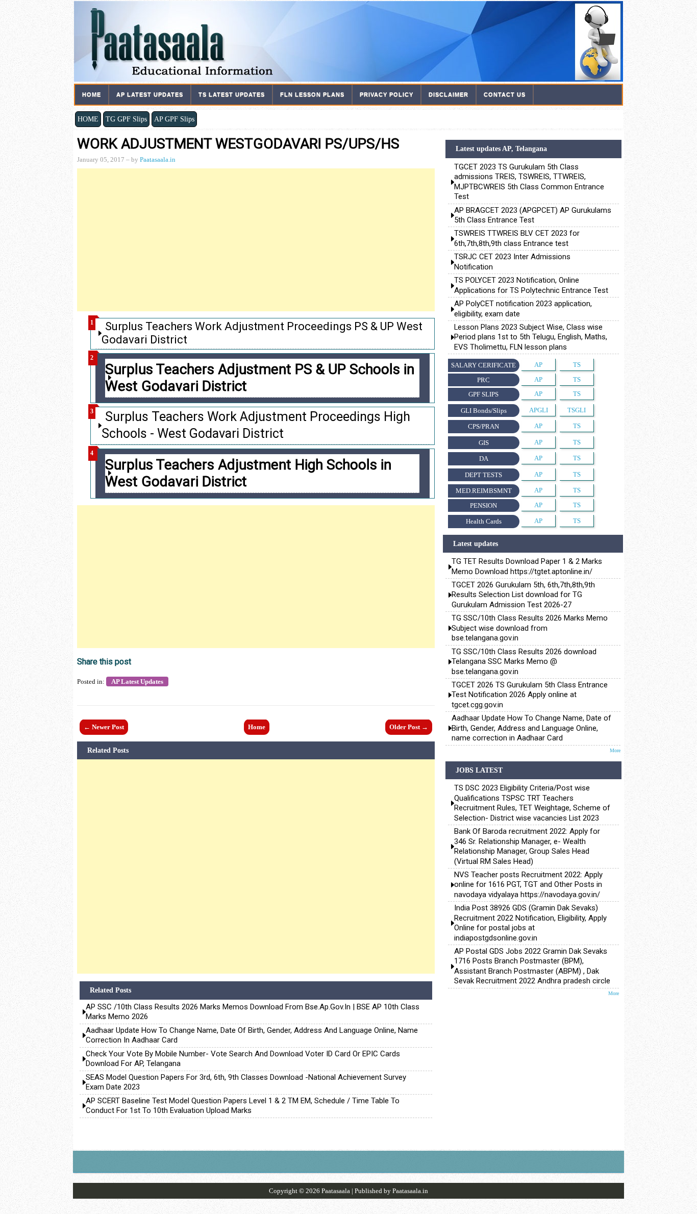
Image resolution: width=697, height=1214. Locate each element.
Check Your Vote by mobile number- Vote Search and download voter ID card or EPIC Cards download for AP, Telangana (243, 1059)
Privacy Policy (386, 94)
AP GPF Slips (174, 119)
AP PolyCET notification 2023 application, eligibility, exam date (523, 308)
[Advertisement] (256, 239)
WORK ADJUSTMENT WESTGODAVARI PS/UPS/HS (238, 143)
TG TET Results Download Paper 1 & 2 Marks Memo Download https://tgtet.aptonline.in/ (527, 566)
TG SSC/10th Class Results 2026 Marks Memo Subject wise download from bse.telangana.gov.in (530, 627)
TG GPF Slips (126, 119)
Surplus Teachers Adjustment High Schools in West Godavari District (248, 473)
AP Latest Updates (149, 94)
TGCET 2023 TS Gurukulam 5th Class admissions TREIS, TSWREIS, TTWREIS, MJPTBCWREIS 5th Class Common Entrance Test (529, 181)
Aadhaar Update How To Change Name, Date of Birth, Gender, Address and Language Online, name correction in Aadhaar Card (252, 1035)
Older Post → (408, 727)
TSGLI (576, 410)
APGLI (538, 410)
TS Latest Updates (231, 94)
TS (577, 364)
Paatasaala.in (158, 159)
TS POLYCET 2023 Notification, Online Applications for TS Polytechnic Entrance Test (531, 285)
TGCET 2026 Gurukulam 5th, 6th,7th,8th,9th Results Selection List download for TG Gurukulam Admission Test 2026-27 (523, 594)
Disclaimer (448, 94)
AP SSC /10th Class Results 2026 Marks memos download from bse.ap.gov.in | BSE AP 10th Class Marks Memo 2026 (252, 1012)
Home (91, 94)
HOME (88, 119)
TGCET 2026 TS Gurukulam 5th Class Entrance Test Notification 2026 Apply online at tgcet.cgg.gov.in (530, 694)
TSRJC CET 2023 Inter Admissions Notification (513, 261)
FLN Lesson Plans (312, 94)
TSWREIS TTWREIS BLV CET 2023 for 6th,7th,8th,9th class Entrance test (517, 238)
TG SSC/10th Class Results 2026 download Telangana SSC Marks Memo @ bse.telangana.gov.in (524, 661)
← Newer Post (104, 727)
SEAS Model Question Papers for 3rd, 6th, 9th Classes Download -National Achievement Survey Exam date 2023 (246, 1082)
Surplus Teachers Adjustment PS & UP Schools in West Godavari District (259, 378)
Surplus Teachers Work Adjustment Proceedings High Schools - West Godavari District (256, 425)
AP (538, 364)
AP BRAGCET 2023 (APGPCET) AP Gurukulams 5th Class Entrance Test (532, 215)
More (615, 750)
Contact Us (505, 94)
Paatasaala (335, 1191)
